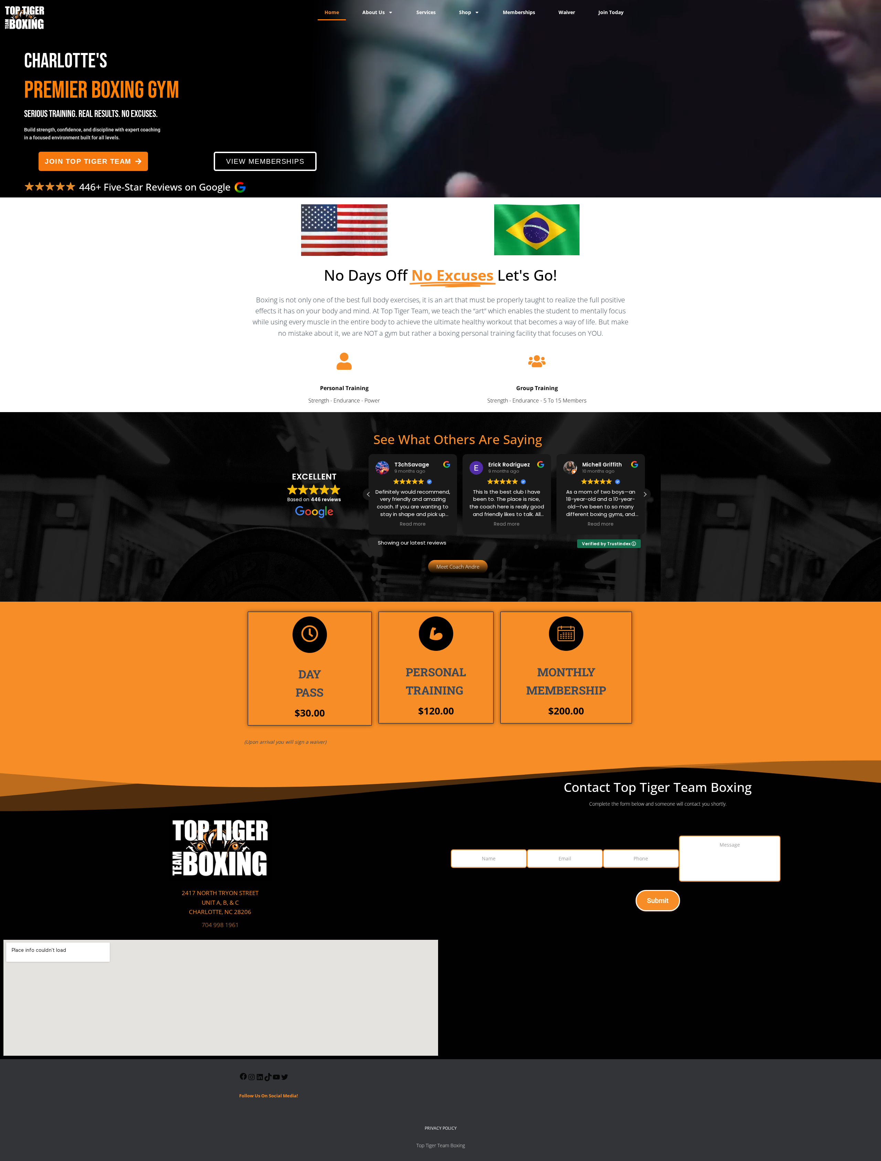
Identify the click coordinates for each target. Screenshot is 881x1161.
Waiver (567, 12)
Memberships (519, 12)
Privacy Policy (441, 1128)
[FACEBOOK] (243, 1078)
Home (332, 12)
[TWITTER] (284, 1079)
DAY (309, 683)
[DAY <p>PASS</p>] (310, 634)
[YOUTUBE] (276, 1079)
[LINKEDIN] (260, 1079)
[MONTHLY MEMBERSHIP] (566, 633)
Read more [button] (413, 524)
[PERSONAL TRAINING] (436, 633)
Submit (658, 900)
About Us (373, 12)
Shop (465, 12)
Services (426, 12)
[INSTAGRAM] (251, 1079)
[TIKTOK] (268, 1079)
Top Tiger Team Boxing (440, 1145)
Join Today (611, 12)
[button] (645, 494)
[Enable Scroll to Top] (867, 1147)
